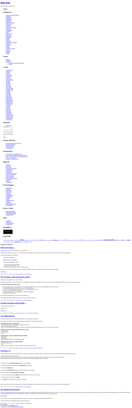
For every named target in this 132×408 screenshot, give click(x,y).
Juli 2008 (8, 91)
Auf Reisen (8, 17)
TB (24, 274)
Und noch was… (9, 148)
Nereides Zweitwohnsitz (11, 173)
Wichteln (17, 241)
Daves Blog (8, 190)
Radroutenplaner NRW (11, 213)
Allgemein (8, 16)
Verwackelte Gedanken (11, 204)
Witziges (8, 53)
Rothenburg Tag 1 (18, 154)
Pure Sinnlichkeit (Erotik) (11, 178)
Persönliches (8, 36)
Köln (59, 240)
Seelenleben (8, 37)
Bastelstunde (9, 18)
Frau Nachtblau (9, 169)
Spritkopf (8, 201)
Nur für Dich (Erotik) (10, 174)
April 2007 (8, 109)
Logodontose (9, 196)
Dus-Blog (8, 193)
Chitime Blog (9, 188)
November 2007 (9, 101)
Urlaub (129, 240)
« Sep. (4, 137)
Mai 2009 (8, 85)
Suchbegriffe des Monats (11, 42)
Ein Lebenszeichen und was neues (13, 143)
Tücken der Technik (10, 48)
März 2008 (8, 96)
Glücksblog (8, 194)
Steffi (37, 353)
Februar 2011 (9, 78)
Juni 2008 (8, 92)
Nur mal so (8, 35)
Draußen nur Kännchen (11, 168)
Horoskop (8, 28)
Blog (22, 240)
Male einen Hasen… (8, 247)
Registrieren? (9, 60)
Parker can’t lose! (10, 176)
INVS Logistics (9, 154)
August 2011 (9, 76)
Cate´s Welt (8, 167)
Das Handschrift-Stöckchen (10, 389)
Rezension (89, 240)
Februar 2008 (9, 97)
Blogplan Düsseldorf (10, 211)
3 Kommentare (28, 403)
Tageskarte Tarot (9, 214)
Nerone (7, 199)
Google (48, 240)
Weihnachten (34, 347)
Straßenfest (97, 240)
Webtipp (8, 52)
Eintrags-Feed (9, 222)
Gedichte (45, 240)
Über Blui (8, 61)
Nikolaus (71, 240)
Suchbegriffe (109, 240)
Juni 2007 (8, 107)
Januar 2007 (8, 113)
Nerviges (68, 240)
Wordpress (26, 241)
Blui (7, 157)
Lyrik (61, 240)
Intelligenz (51, 240)
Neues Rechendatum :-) (11, 144)
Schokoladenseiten (10, 200)
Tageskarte (8, 43)
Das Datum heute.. (10, 145)
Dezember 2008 (9, 88)
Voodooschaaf (9, 182)
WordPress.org (9, 224)
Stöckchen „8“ (6, 351)
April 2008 (8, 94)
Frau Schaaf (8, 171)
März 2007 (8, 111)
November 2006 (9, 115)
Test (122, 240)
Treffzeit (8, 47)
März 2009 (8, 86)
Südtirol (116, 240)
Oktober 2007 (9, 102)
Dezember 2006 (9, 114)
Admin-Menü (7, 240)
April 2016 (8, 71)
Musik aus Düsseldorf (11, 212)
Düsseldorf (8, 21)
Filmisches (8, 25)
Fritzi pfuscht (9, 172)
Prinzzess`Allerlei (10, 177)
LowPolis (8, 197)
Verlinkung (8, 51)
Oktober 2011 (9, 75)
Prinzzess (5, 250)
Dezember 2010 (9, 80)
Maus (63, 240)
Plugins (7, 59)
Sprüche (8, 40)
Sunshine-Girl (9, 202)
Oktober (78, 240)
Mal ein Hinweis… (10, 147)
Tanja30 (8, 180)
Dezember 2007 (9, 99)
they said (8, 155)
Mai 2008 (8, 93)
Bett (17, 240)
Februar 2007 (9, 112)
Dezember (30, 240)
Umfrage (8, 49)
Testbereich (8, 44)
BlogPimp (8, 164)
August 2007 (9, 104)
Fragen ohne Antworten (11, 27)
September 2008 (9, 89)
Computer (27, 240)
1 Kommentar (28, 274)
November (74, 240)
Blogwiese (8, 166)
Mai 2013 (8, 73)
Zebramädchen (9, 205)
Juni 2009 (8, 83)
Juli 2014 (8, 72)
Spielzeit (8, 38)
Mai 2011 (8, 77)
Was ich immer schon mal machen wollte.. (19, 156)
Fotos (37, 240)
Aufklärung (12, 240)
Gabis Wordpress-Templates (17, 406)
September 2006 (9, 118)
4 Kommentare (40, 347)
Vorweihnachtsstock (8, 316)
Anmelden (8, 220)
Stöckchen (8, 41)
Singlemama (8, 179)
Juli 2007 (8, 106)
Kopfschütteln (9, 30)
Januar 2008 (8, 98)
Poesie (84, 240)
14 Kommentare (29, 300)
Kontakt (10, 64)
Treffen (7, 46)
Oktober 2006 (9, 117)
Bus (24, 240)
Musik (7, 32)
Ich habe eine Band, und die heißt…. (13, 303)
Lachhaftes (8, 31)
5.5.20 (14, 405)
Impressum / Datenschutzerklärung (16, 63)
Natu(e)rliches (9, 33)
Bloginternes (9, 20)
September (93, 240)
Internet (55, 240)
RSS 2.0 (22, 274)
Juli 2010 (8, 81)
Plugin (81, 240)
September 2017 (9, 70)
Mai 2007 (8, 108)
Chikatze (8, 159)
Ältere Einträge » (4, 404)
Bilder (19, 240)
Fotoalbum (8, 26)
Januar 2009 (8, 87)
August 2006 (9, 119)
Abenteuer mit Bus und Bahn (12, 15)
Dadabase (8, 189)
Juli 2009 (8, 82)
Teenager (119, 240)
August (15, 240)
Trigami (125, 240)
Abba (4, 240)
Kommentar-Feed (10, 223)
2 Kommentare (35, 313)
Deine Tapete (9, 191)
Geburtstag (41, 240)
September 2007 (9, 103)
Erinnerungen (9, 23)
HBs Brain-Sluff (9, 195)
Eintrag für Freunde (10, 22)
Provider (86, 240)
